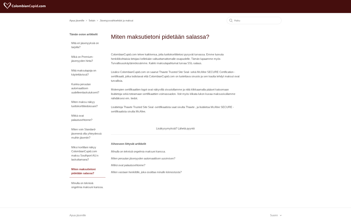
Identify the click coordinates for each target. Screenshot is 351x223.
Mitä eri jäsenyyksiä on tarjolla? (85, 45)
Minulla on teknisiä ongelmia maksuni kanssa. (87, 185)
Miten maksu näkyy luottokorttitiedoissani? (84, 104)
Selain (92, 20)
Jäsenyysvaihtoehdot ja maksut (116, 20)
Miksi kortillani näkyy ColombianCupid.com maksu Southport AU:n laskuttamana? (84, 153)
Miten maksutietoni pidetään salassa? (83, 171)
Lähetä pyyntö (186, 128)
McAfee (140, 111)
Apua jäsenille (76, 20)
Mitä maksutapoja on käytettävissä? (83, 72)
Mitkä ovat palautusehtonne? (81, 117)
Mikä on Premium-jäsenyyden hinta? (82, 59)
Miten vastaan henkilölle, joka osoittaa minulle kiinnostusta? (146, 172)
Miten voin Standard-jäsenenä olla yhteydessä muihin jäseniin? (86, 133)
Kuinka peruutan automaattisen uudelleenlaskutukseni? (85, 88)
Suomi (274, 215)
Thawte (190, 107)
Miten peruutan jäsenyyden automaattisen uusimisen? (143, 158)
